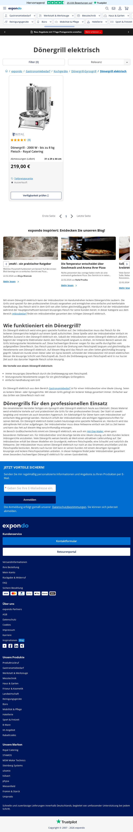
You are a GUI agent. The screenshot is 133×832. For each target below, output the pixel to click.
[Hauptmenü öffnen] (4, 8)
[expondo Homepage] (6, 71)
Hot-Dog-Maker (95, 431)
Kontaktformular (66, 541)
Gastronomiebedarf (59, 388)
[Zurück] (60, 216)
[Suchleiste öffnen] (107, 8)
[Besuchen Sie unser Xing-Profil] (22, 647)
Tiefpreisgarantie (23, 178)
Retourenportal (66, 552)
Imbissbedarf (19, 313)
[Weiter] (72, 216)
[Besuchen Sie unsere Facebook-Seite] (10, 647)
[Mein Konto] (120, 8)
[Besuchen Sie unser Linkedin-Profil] (16, 647)
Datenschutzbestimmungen (69, 507)
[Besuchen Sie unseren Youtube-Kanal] (4, 647)
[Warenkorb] (126, 8)
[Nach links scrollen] (4, 32)
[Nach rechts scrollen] (128, 32)
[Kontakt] (113, 8)
